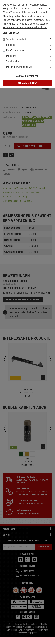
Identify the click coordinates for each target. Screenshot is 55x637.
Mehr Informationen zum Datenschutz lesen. (25, 27)
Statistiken (11, 44)
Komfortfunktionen (15, 50)
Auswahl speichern (27, 76)
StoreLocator (12, 61)
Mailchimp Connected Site (19, 66)
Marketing (11, 55)
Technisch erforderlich (17, 39)
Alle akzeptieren (27, 82)
